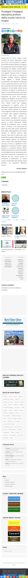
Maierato (16, 410)
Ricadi (4, 421)
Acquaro (5, 396)
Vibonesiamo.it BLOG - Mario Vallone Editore (11, 7)
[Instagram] (18, 31)
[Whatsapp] (10, 31)
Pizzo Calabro (6, 415)
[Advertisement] (13, 304)
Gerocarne (17, 407)
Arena (10, 396)
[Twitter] (5, 31)
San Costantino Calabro (9, 424)
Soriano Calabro (12, 429)
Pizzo (16, 413)
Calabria (11, 172)
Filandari (21, 404)
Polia (4, 418)
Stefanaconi (6, 432)
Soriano (5, 429)
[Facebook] (2, 31)
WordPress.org (9, 486)
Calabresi (20, 396)
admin (13, 23)
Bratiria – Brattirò (6, 236)
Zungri (11, 437)
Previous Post (8, 262)
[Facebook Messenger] (13, 31)
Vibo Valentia (12, 435)
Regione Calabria (17, 418)
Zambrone (5, 437)
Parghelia (11, 413)
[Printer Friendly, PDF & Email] (3, 178)
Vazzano (17, 432)
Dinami (22, 402)
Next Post (19, 268)
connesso (10, 288)
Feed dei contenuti (10, 482)
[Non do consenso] (26, 573)
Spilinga (20, 429)
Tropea (12, 432)
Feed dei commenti (10, 484)
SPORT (9, 219)
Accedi (7, 480)
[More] (21, 31)
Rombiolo (10, 421)
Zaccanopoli (20, 435)
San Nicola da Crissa (8, 426)
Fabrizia (10, 404)
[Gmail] (16, 31)
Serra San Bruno (18, 426)
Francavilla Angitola (8, 407)
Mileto (21, 410)
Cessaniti (16, 402)
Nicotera (5, 413)
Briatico (15, 396)
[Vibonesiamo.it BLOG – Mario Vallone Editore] (14, 2)
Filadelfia (15, 404)
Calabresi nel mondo (8, 399)
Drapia (14, 58)
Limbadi (11, 410)
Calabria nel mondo (8, 402)
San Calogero (17, 421)
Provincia (9, 418)
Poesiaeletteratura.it (17, 415)
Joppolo (5, 410)
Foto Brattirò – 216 (20, 249)
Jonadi (22, 407)
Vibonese (5, 435)
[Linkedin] (8, 31)
